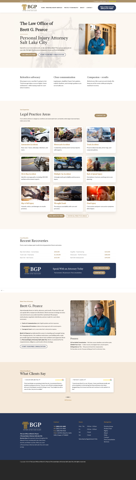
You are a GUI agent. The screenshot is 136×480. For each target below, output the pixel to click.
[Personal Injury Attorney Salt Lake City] (29, 8)
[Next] (116, 387)
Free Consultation (109, 437)
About (82, 7)
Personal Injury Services (54, 7)
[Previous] (19, 387)
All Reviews (68, 398)
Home (43, 7)
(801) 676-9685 (60, 424)
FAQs (105, 433)
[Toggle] (1, 290)
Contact (89, 7)
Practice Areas (108, 424)
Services (106, 439)
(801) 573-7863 (61, 426)
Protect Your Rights (71, 7)
